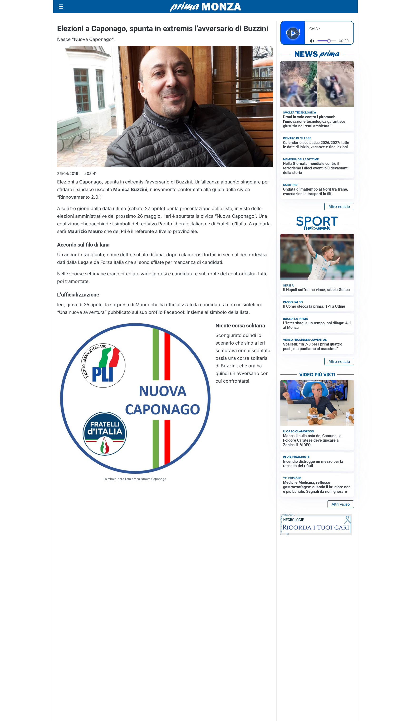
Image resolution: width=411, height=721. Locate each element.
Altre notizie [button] (339, 206)
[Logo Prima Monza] (205, 7)
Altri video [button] (341, 504)
